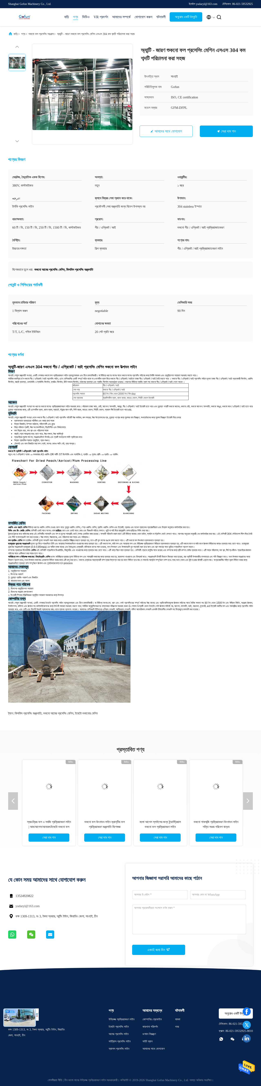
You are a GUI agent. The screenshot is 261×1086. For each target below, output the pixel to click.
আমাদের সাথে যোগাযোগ (168, 131)
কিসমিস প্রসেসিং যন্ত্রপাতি (28, 713)
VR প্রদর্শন (101, 17)
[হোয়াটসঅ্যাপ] (17, 937)
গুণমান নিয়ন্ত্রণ (149, 1034)
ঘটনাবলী (161, 17)
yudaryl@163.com (27, 906)
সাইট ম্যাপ (148, 1041)
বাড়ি (66, 17)
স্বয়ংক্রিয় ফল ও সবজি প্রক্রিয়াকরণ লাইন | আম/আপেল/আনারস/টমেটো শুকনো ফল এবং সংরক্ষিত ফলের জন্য (47, 826)
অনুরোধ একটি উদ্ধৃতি (186, 17)
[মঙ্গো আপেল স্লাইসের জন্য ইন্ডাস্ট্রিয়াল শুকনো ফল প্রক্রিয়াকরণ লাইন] (158, 786)
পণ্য (75, 17)
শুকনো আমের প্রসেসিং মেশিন (58, 713)
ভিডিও (86, 17)
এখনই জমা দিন (156, 950)
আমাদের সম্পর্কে (121, 17)
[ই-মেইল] (55, 937)
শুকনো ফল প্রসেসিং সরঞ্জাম (41, 34)
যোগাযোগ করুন (143, 17)
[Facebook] (246, 1011)
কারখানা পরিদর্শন (150, 1026)
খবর (177, 1026)
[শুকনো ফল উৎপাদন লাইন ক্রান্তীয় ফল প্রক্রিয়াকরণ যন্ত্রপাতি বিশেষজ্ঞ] (102, 786)
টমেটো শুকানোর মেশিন (86, 713)
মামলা (177, 1019)
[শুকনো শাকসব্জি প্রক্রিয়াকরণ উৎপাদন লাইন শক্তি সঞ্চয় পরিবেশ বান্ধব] (213, 786)
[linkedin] (246, 1038)
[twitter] (246, 1025)
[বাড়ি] (24, 17)
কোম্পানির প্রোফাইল (152, 1019)
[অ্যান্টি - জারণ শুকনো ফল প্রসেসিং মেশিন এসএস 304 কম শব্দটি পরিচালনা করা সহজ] (82, 94)
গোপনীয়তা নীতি (55, 1080)
